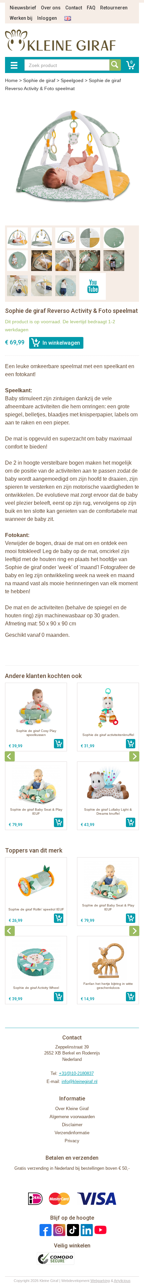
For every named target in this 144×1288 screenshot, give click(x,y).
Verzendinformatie (72, 1132)
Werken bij (21, 18)
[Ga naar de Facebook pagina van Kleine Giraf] (45, 1229)
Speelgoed (72, 80)
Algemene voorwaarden (72, 1116)
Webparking (100, 1281)
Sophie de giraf (39, 80)
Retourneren (114, 7)
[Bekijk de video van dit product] (92, 286)
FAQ (91, 7)
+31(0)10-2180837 (76, 1073)
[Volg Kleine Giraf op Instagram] (58, 1229)
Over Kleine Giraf (72, 1108)
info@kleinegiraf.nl (79, 1081)
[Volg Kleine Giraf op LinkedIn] (86, 1229)
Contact (73, 7)
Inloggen (47, 18)
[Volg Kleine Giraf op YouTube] (99, 1229)
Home (11, 80)
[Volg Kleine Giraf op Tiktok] (72, 1229)
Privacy (72, 1140)
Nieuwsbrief (23, 7)
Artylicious (122, 1281)
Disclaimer (72, 1124)
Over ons (51, 7)
